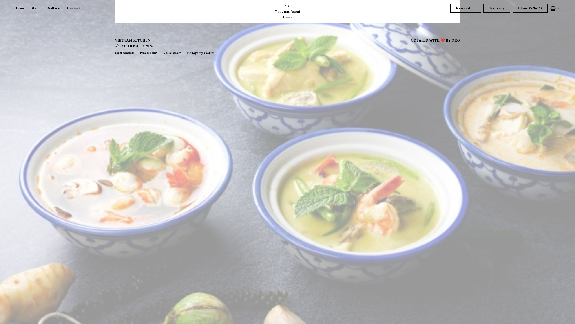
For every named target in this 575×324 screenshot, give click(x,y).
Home (19, 8)
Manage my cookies (201, 53)
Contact (73, 8)
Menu (35, 8)
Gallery (54, 8)
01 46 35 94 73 (530, 8)
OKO (455, 40)
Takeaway (497, 8)
